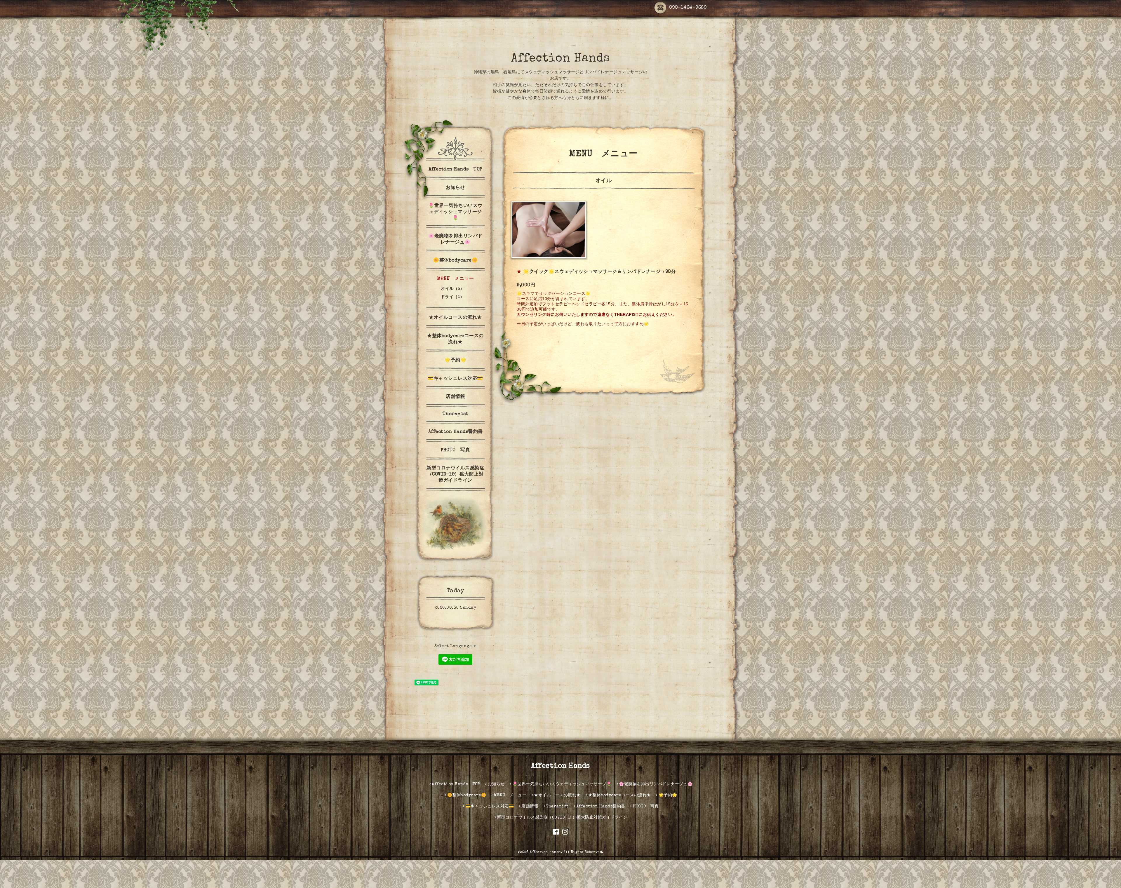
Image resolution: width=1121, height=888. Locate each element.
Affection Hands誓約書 (455, 432)
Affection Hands (560, 59)
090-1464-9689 (688, 8)
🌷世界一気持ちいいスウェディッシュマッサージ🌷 (455, 212)
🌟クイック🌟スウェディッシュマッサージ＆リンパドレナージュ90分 (599, 272)
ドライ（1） (452, 297)
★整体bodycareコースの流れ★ (455, 339)
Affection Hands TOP (455, 169)
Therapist (456, 414)
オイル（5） (452, 289)
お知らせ (455, 188)
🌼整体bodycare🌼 (455, 260)
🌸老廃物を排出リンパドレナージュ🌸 (455, 239)
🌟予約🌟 (455, 360)
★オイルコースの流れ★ (455, 318)
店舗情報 (455, 397)
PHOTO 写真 (455, 450)
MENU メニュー (455, 279)
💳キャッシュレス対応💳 (455, 379)
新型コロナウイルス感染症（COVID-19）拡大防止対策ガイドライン (455, 474)
